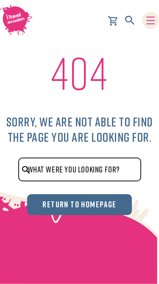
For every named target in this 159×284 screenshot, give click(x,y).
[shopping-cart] (112, 20)
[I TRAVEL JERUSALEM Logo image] (19, 20)
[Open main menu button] (150, 20)
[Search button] (130, 20)
